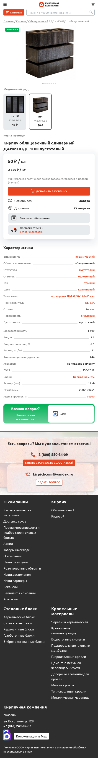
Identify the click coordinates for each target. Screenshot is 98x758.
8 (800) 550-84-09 (53, 454)
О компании (12, 556)
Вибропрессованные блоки (23, 641)
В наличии (12, 30)
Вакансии (10, 587)
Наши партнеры (15, 580)
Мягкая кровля (62, 685)
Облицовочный (62, 510)
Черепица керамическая (69, 622)
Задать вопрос (49, 482)
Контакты (10, 599)
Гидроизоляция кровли (68, 656)
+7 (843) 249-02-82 (17, 726)
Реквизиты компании (19, 593)
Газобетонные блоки (18, 635)
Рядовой (57, 516)
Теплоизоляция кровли (68, 691)
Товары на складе (16, 550)
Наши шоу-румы (15, 562)
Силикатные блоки (17, 623)
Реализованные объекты (22, 568)
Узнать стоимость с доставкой (49, 463)
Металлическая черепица (70, 697)
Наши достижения (17, 574)
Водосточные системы (68, 639)
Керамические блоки (19, 617)
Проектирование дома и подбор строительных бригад (21, 532)
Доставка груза (14, 521)
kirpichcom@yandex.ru (53, 474)
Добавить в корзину (51, 191)
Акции (8, 543)
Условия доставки (31, 231)
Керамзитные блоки (18, 629)
